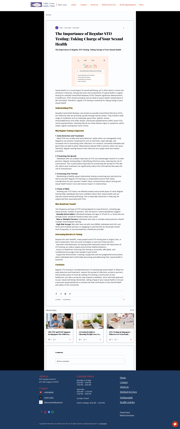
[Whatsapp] (40, 397)
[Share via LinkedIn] (65, 294)
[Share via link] (70, 294)
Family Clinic (49, 6)
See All (132, 310)
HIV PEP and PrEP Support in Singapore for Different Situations (59, 333)
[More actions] (123, 28)
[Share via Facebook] (56, 294)
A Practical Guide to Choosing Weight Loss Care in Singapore (90, 333)
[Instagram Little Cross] (45, 411)
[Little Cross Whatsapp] (52, 411)
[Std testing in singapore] (120, 321)
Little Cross (48, 3)
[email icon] (41, 402)
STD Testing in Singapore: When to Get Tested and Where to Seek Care (119, 333)
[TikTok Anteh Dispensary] (41, 411)
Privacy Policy (125, 412)
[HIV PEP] (59, 321)
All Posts (48, 15)
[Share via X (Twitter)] (61, 294)
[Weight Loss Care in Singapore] (90, 321)
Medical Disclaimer (127, 415)
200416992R (103, 424)
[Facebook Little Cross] (49, 411)
